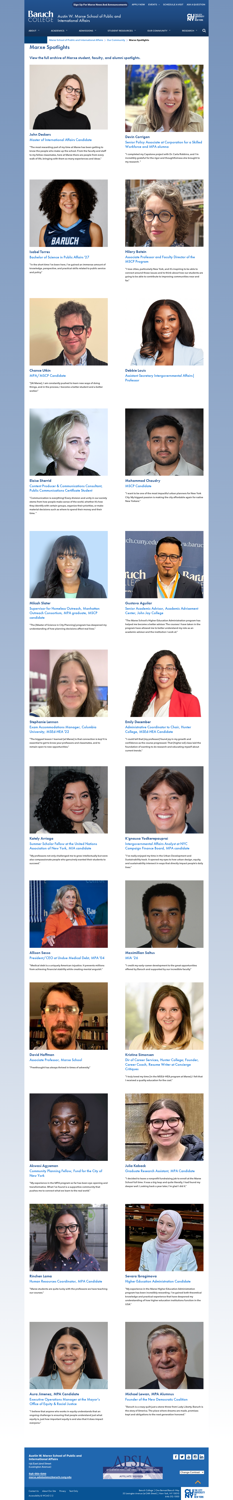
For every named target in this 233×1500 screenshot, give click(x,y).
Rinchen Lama (41, 1276)
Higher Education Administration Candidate (158, 1281)
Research (188, 30)
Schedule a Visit (173, 4)
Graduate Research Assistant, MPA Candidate (160, 1170)
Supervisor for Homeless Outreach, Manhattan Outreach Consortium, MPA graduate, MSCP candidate (65, 613)
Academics (57, 30)
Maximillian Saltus (140, 952)
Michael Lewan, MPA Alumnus (149, 1394)
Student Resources (120, 30)
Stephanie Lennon (44, 721)
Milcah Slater (40, 603)
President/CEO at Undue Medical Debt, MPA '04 (67, 957)
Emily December (138, 721)
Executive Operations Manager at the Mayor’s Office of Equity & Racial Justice (65, 1401)
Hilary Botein (135, 251)
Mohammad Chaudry (142, 480)
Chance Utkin (40, 370)
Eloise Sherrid (40, 480)
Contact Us (34, 1490)
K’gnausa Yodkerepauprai (146, 838)
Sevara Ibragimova (141, 1276)
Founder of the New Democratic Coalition (156, 1399)
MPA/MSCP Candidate (48, 375)
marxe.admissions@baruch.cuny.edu (50, 1477)
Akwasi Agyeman (44, 1165)
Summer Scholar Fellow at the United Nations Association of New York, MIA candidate (63, 846)
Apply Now (138, 4)
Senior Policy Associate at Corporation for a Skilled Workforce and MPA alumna (163, 144)
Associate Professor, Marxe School (56, 1059)
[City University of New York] (196, 17)
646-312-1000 (172, 1496)
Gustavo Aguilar (138, 603)
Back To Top (198, 1482)
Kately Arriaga (41, 838)
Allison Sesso (40, 952)
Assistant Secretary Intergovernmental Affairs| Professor (159, 377)
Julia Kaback (135, 1165)
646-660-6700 (37, 1473)
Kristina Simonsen (139, 1054)
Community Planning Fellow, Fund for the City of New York (66, 1173)
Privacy (62, 1490)
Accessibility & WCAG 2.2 (41, 1495)
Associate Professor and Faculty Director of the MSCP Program (160, 259)
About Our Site (49, 1490)
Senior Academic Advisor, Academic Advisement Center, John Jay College (161, 610)
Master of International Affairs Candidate (61, 139)
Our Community (157, 30)
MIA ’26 (131, 957)
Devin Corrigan (137, 136)
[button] (204, 30)
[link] (69, 128)
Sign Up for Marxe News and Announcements (100, 4)
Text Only (73, 1490)
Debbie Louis (135, 370)
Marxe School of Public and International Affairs (76, 40)
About (32, 30)
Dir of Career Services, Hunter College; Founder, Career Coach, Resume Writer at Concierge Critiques (162, 1064)
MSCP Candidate (138, 485)
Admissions (86, 30)
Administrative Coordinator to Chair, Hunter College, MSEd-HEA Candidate (158, 729)
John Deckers (40, 134)
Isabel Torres (40, 251)
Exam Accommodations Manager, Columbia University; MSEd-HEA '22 (63, 729)
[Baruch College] (40, 16)
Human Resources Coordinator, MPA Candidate (66, 1281)
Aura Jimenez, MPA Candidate (54, 1394)
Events (152, 4)
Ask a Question (196, 4)
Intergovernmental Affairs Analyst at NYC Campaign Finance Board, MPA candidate (157, 846)
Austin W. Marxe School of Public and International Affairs (89, 18)
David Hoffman (42, 1054)
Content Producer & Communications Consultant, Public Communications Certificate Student (66, 488)
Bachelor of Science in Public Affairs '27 (59, 257)
